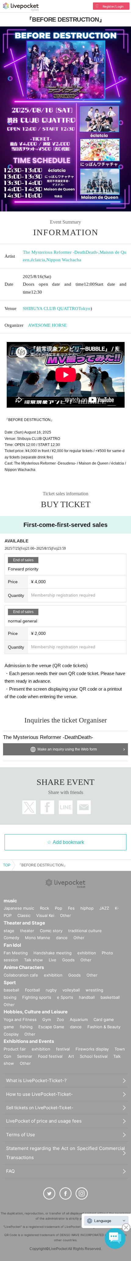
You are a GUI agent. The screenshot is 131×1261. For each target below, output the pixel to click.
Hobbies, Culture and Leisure (36, 1012)
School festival (94, 1056)
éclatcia (38, 259)
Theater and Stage (24, 923)
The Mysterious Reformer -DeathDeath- (60, 252)
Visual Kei (45, 915)
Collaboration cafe (21, 975)
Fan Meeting (16, 952)
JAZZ (104, 908)
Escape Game (51, 1026)
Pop (58, 908)
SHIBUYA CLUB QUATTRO (50, 308)
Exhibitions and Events (29, 1041)
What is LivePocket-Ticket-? (36, 1080)
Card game (104, 1019)
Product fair (15, 1049)
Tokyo (84, 308)
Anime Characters (24, 967)
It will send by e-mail (84, 807)
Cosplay (11, 1034)
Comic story (51, 930)
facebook (47, 807)
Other (65, 915)
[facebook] (65, 1193)
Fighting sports (36, 997)
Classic (23, 915)
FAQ (10, 1171)
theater (27, 930)
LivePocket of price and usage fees (44, 1121)
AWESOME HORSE (47, 325)
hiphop (87, 908)
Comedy (11, 937)
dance (62, 937)
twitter (29, 807)
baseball (11, 990)
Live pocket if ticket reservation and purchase (21, 6)
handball (87, 997)
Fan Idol (12, 945)
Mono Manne (37, 937)
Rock (44, 908)
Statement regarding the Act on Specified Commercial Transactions (65, 1152)
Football (32, 990)
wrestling (94, 990)
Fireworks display (92, 1049)
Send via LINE (66, 807)
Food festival (50, 1056)
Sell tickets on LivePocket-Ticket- (39, 1107)
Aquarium (79, 1019)
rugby (51, 990)
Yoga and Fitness (20, 1019)
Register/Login (113, 6)
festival (63, 1049)
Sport (10, 982)
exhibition (86, 952)
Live (52, 959)
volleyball (71, 990)
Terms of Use (20, 1134)
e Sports (65, 997)
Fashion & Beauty (103, 1026)
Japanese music (19, 908)
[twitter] (49, 1193)
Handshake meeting (53, 952)
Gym (46, 1019)
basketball (110, 997)
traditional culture (85, 930)
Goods (68, 959)
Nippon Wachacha (63, 259)
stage (9, 930)
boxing (10, 997)
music (10, 901)
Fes (71, 908)
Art (71, 1056)
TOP (6, 865)
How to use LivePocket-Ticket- (39, 1094)
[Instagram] (82, 1193)
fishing (26, 1026)
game (9, 1026)
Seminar (24, 1056)
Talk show (33, 959)
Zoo (60, 1019)
